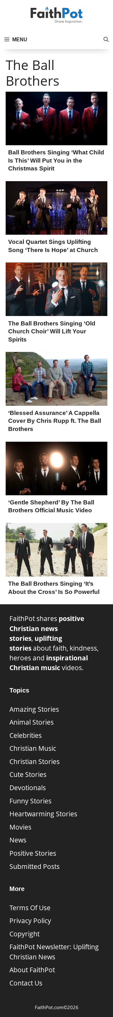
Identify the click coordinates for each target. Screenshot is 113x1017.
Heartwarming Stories (43, 813)
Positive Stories (32, 853)
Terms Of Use (30, 907)
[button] (106, 39)
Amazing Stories (34, 709)
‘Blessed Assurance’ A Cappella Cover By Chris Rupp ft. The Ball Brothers (54, 421)
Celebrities (25, 735)
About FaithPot (32, 969)
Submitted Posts (34, 866)
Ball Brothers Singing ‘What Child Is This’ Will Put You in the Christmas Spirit (56, 160)
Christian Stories (34, 761)
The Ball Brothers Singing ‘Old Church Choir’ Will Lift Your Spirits (51, 331)
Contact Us (25, 983)
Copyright (24, 933)
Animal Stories (31, 722)
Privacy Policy (30, 920)
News (17, 840)
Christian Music (32, 748)
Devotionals (27, 787)
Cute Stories (27, 774)
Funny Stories (30, 800)
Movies (20, 827)
